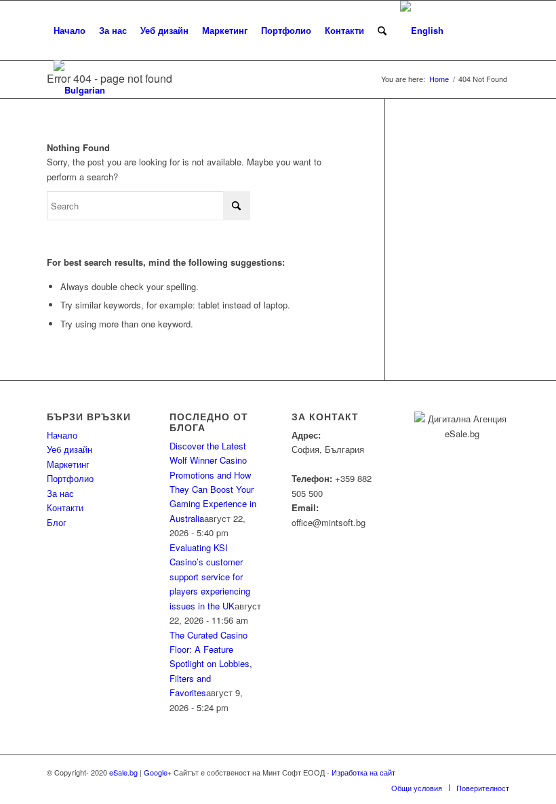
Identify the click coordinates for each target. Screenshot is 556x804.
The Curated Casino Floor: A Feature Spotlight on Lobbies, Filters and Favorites (211, 664)
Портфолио (70, 478)
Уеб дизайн (69, 449)
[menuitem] (69, 30)
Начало (62, 434)
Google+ (158, 772)
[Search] (382, 30)
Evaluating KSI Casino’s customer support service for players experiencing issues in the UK (210, 576)
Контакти (65, 507)
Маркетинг (68, 464)
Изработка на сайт (362, 772)
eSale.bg (123, 772)
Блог (56, 522)
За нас (60, 493)
